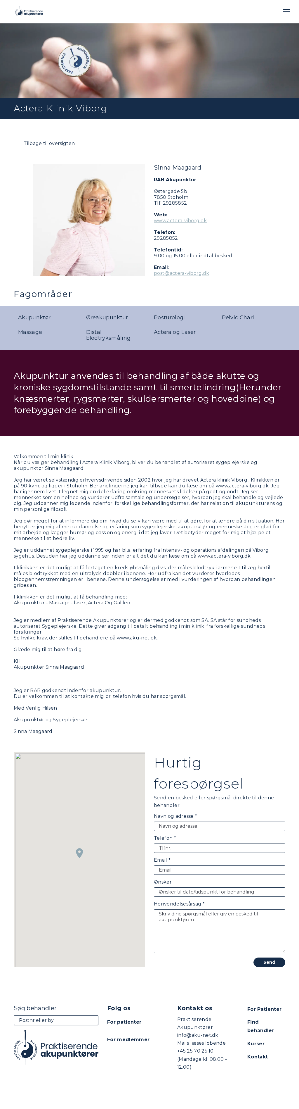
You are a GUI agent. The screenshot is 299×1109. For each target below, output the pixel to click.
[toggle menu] (286, 11)
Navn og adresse (175, 816)
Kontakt (257, 1057)
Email (162, 860)
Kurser (256, 1043)
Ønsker (163, 882)
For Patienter (264, 1009)
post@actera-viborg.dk (181, 273)
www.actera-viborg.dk (180, 220)
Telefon (165, 838)
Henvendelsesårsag (179, 904)
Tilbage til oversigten (48, 143)
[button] (79, 853)
